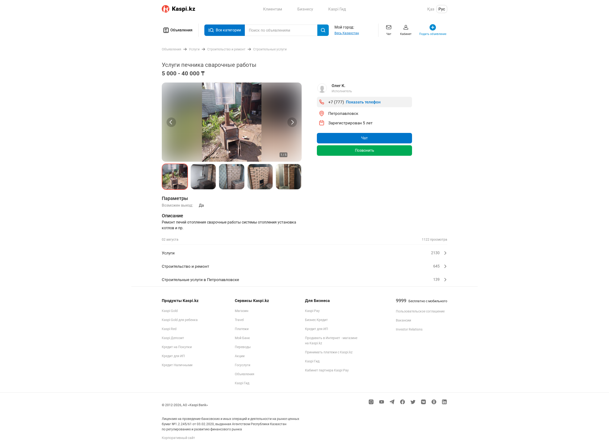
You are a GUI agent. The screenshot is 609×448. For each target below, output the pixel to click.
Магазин (241, 311)
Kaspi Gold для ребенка (180, 320)
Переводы (243, 347)
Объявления (181, 30)
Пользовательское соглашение (420, 311)
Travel (239, 320)
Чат (388, 34)
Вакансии (403, 320)
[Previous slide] (171, 122)
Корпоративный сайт (178, 438)
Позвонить (364, 150)
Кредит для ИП (173, 356)
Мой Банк (242, 338)
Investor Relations (409, 329)
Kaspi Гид (242, 383)
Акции (240, 356)
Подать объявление (432, 34)
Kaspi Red (169, 329)
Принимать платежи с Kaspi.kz (329, 352)
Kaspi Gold (170, 311)
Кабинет (406, 34)
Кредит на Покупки (177, 347)
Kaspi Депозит (173, 338)
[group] (232, 122)
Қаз (430, 9)
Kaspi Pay (312, 311)
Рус (441, 9)
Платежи (242, 329)
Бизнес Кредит (316, 320)
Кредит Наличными (177, 365)
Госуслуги (242, 365)
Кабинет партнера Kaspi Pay (327, 370)
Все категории (228, 30)
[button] (175, 177)
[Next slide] (292, 122)
